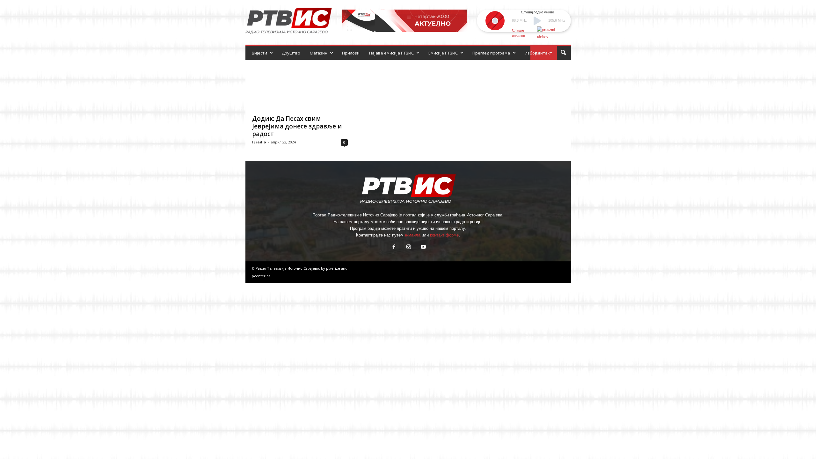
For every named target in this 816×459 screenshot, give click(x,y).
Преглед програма (491, 53)
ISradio (259, 142)
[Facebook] (394, 247)
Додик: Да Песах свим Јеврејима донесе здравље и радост (297, 126)
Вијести (259, 53)
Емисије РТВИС (443, 53)
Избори (532, 53)
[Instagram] (408, 247)
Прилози (351, 53)
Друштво (291, 53)
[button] (563, 53)
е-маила (412, 235)
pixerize (333, 268)
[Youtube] (422, 247)
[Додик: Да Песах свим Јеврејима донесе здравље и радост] (300, 85)
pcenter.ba (261, 275)
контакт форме (444, 235)
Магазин (318, 53)
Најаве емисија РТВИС (391, 53)
